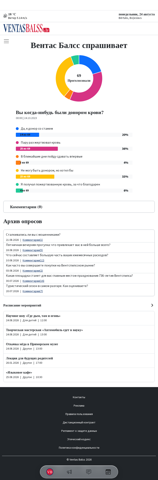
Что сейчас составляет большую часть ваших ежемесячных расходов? (57, 255)
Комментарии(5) (33, 250)
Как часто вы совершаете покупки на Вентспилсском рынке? (50, 265)
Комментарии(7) (33, 291)
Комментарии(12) (33, 260)
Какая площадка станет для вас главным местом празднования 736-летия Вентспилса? (69, 275)
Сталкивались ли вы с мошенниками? (33, 234)
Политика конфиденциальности (79, 448)
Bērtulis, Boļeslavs (130, 18)
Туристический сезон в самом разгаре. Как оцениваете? (47, 286)
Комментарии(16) (33, 281)
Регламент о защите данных (79, 431)
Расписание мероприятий (22, 305)
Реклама (79, 406)
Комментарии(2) (33, 271)
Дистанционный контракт (79, 423)
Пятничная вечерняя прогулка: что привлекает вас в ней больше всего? (58, 245)
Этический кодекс (79, 439)
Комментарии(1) (33, 240)
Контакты (79, 397)
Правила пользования (79, 414)
